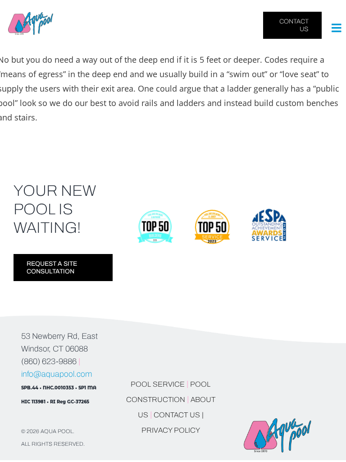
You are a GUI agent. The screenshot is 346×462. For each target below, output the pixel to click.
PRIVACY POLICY (170, 430)
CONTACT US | (179, 415)
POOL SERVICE (158, 384)
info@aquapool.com (56, 374)
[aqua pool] (30, 15)
